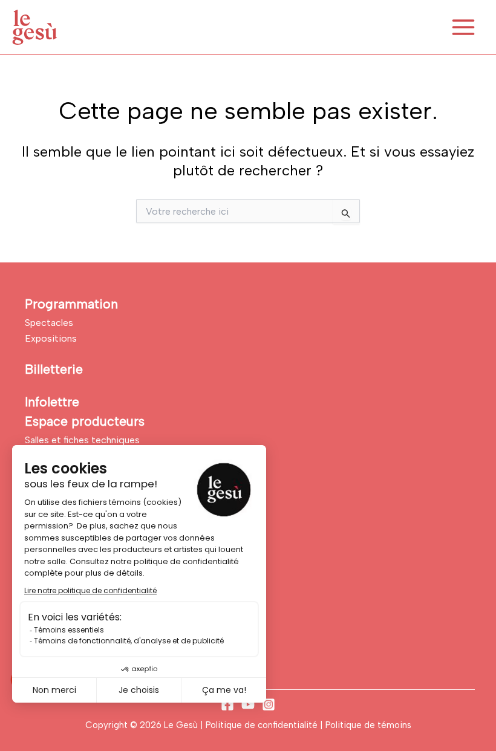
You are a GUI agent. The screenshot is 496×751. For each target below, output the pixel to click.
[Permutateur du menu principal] (463, 27)
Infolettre (52, 401)
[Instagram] (268, 704)
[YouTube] (248, 704)
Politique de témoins (368, 725)
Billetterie (54, 369)
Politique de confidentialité (263, 725)
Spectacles (49, 322)
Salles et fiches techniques (82, 440)
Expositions (51, 338)
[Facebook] (227, 704)
